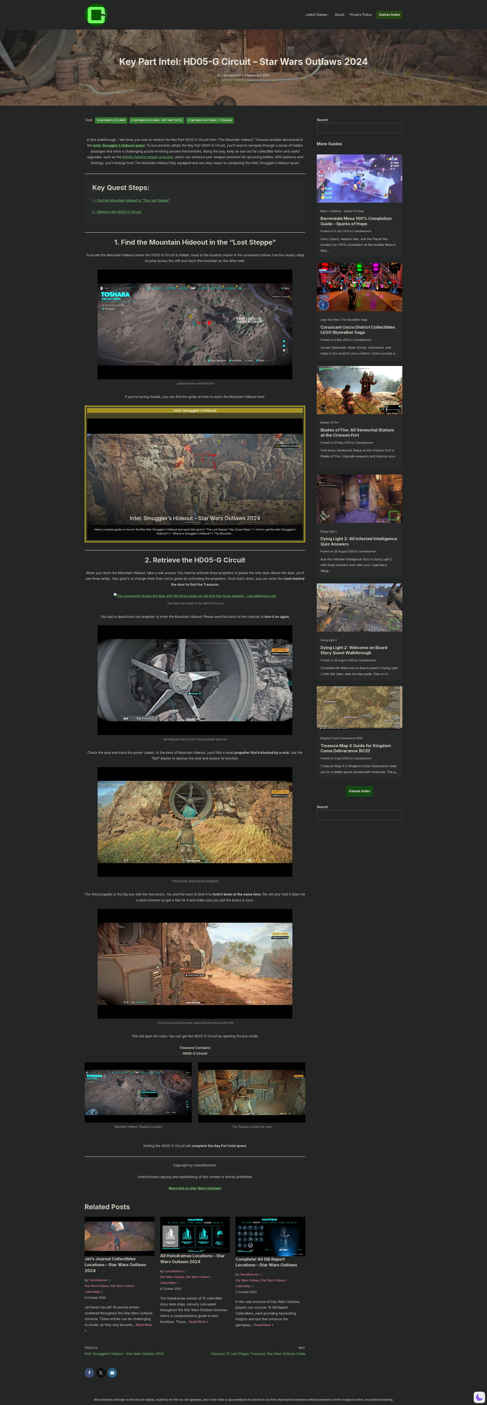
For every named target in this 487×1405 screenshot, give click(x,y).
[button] (328, 14)
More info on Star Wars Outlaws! (195, 1188)
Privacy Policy (361, 15)
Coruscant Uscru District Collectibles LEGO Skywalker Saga (358, 330)
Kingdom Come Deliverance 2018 (341, 738)
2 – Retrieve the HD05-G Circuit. (117, 212)
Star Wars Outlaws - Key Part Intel (156, 120)
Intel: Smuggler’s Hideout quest (119, 145)
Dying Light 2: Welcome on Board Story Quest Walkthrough (354, 650)
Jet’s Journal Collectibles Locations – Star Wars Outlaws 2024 (115, 1264)
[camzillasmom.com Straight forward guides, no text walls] (96, 14)
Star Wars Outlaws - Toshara (210, 120)
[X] (101, 1373)
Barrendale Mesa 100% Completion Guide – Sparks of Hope (356, 221)
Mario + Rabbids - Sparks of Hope (342, 211)
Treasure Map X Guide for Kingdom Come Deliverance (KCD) (356, 748)
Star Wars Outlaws (111, 120)
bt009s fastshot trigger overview (147, 157)
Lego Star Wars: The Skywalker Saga (344, 319)
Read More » (198, 1322)
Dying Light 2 (329, 531)
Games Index (389, 15)
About (339, 15)
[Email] (112, 1373)
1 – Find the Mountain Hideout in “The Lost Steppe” (131, 200)
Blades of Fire (329, 422)
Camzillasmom (231, 75)
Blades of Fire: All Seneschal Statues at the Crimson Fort (357, 432)
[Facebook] (89, 1373)
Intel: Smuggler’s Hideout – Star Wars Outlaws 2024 (195, 518)
